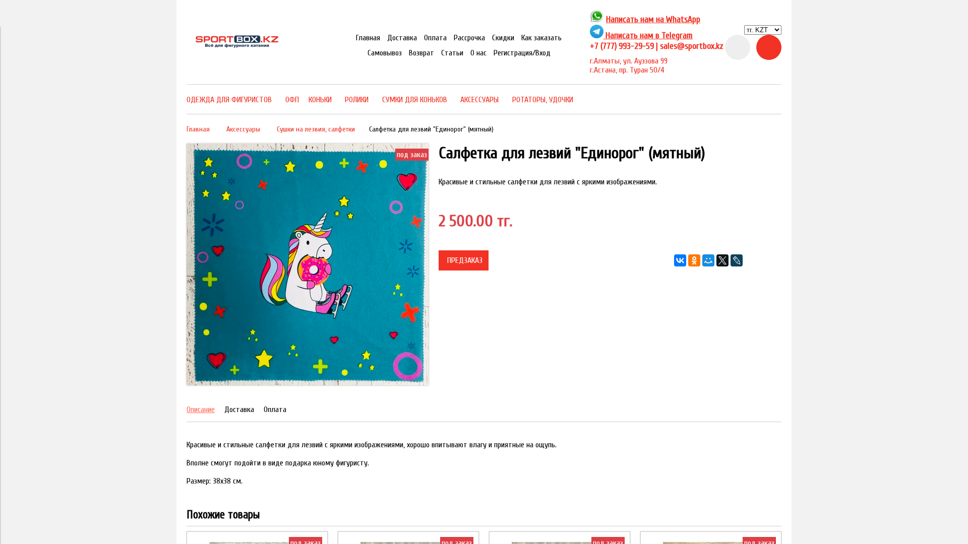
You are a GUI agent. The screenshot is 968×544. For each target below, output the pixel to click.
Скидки (503, 37)
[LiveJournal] (737, 260)
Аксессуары (243, 129)
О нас (478, 52)
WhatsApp (683, 19)
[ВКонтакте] (680, 260)
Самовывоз (385, 52)
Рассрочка (469, 37)
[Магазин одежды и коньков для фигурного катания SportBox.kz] (237, 46)
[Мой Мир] (708, 260)
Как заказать (541, 37)
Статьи (452, 52)
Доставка (402, 37)
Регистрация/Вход (522, 52)
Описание (201, 409)
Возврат (421, 52)
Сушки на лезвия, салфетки (316, 129)
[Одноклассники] (694, 260)
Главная (368, 37)
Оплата (435, 37)
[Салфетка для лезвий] (308, 382)
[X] (722, 260)
